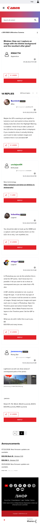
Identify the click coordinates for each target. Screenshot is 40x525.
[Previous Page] (14, 433)
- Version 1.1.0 (12, 456)
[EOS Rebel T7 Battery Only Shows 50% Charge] (36, 93)
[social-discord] (22, 489)
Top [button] (4, 520)
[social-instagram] (11, 485)
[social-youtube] (6, 485)
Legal (22, 500)
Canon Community (13, 7)
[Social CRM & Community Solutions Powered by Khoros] (31, 520)
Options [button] (37, 32)
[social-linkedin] (17, 489)
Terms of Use (7, 500)
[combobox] (20, 20)
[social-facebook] (20, 485)
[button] (6, 75)
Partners (33, 500)
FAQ (32, 2)
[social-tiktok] (15, 485)
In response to (25, 107)
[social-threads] (29, 485)
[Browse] (4, 7)
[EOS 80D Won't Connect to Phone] (33, 93)
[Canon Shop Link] (20, 496)
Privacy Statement (16, 500)
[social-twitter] (24, 485)
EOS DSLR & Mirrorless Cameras (13, 32)
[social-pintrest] (33, 485)
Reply (20, 81)
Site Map (27, 500)
